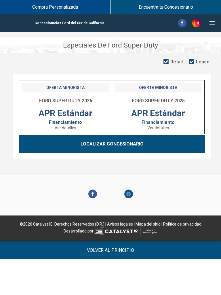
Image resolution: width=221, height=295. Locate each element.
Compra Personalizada (55, 7)
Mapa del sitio (148, 224)
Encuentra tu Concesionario (166, 7)
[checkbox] (173, 62)
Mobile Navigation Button (212, 23)
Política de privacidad (182, 224)
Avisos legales (120, 224)
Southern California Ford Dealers (69, 23)
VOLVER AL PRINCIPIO (110, 250)
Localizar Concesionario (112, 144)
